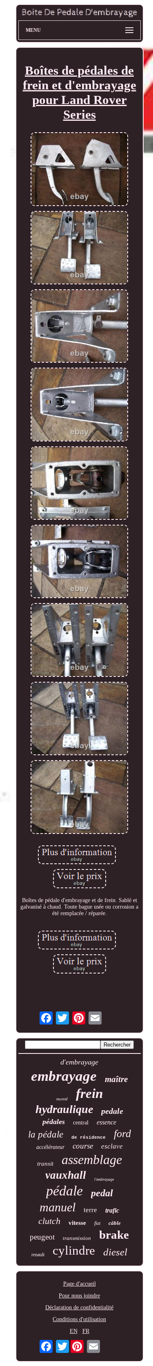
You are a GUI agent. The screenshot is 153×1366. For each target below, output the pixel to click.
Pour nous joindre (79, 1296)
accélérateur (50, 1147)
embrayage (64, 1076)
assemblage (92, 1159)
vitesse (77, 1223)
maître (116, 1079)
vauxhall (65, 1175)
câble (115, 1223)
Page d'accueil (79, 1284)
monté (62, 1098)
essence (106, 1122)
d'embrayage (79, 1062)
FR (85, 1331)
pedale (112, 1111)
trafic (112, 1210)
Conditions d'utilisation (79, 1319)
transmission (77, 1238)
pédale (64, 1190)
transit (45, 1163)
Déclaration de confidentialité (79, 1307)
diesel (115, 1251)
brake (114, 1234)
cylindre (74, 1250)
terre (90, 1210)
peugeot (42, 1237)
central (81, 1123)
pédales (53, 1122)
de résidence (88, 1137)
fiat (97, 1223)
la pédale (45, 1134)
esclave (112, 1146)
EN (74, 1331)
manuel (57, 1207)
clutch (49, 1221)
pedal (102, 1193)
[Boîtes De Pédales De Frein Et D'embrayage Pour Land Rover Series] (79, 170)
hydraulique (64, 1109)
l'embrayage (104, 1179)
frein (89, 1093)
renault (37, 1254)
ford (122, 1134)
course (83, 1146)
